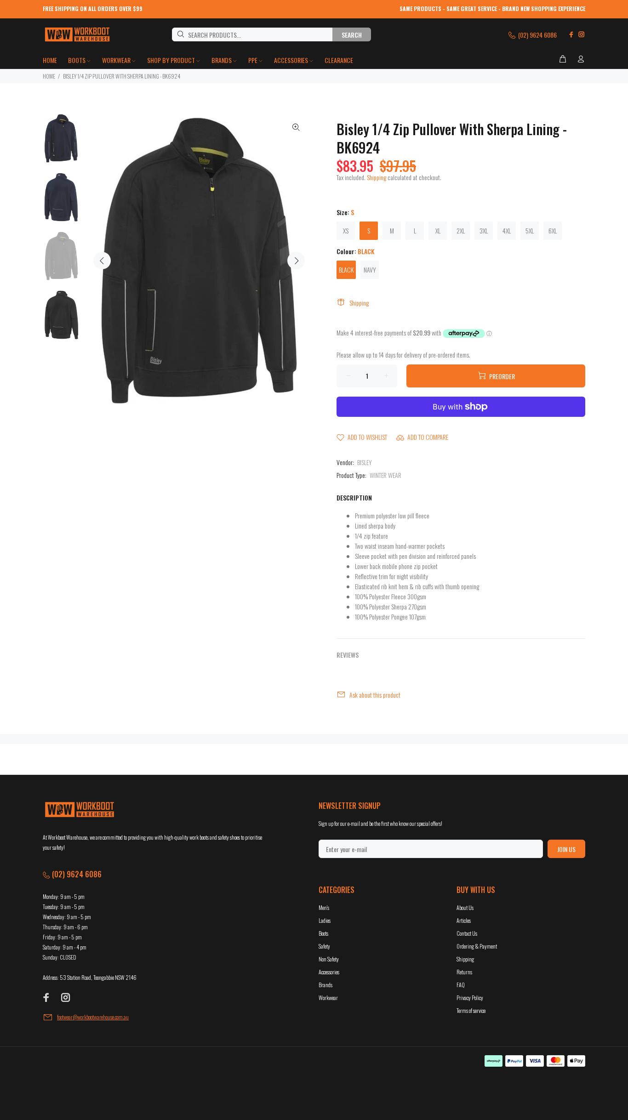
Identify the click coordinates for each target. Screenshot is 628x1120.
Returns (464, 972)
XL (437, 230)
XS (345, 230)
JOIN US (566, 849)
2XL (461, 230)
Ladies (325, 920)
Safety (324, 946)
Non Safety (329, 959)
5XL (529, 230)
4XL (506, 230)
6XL (552, 230)
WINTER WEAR (385, 475)
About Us (465, 907)
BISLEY (364, 462)
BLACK (346, 269)
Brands (325, 985)
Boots (323, 933)
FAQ (461, 985)
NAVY (370, 269)
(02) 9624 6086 (537, 35)
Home (49, 76)
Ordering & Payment (477, 946)
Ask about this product (374, 694)
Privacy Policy (470, 997)
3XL (484, 230)
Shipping (376, 177)
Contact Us (467, 933)
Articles (464, 920)
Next (296, 260)
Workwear (328, 997)
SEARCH (352, 35)
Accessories (329, 972)
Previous (102, 260)
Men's (324, 907)
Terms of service (471, 1010)
